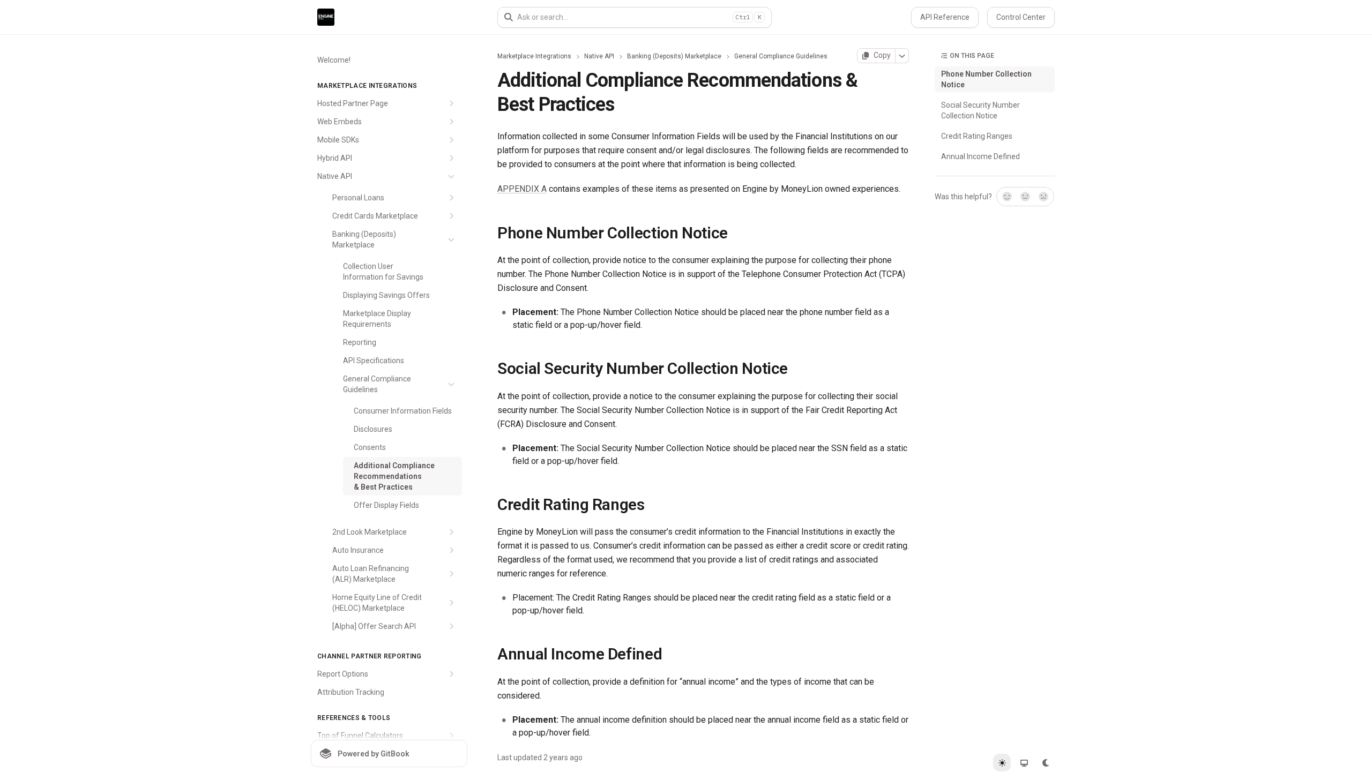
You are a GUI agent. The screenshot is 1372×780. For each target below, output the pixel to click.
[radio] (1002, 762)
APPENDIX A (522, 189)
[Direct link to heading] (488, 232)
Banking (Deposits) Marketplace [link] (674, 56)
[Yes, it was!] (1006, 197)
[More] (902, 55)
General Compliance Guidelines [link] (780, 56)
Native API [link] (599, 56)
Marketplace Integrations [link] (534, 56)
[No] (1044, 197)
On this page (972, 55)
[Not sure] (1025, 197)
